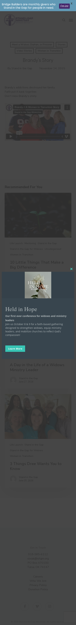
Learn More (15, 348)
